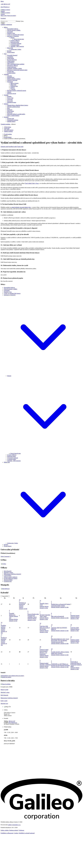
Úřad (5, 53)
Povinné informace (12, 59)
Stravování (10, 101)
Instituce (12, 87)
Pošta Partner (10, 111)
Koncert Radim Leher (33, 614)
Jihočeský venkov (8, 572)
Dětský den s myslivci (56, 653)
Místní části (10, 48)
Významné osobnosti (15, 43)
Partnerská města (14, 42)
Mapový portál (4, 689)
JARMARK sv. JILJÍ (56, 664)
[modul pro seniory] (6, 677)
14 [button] (40, 624)
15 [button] (51, 625)
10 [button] (1, 623)
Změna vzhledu (5, 830)
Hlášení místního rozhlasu (13, 78)
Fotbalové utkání (44, 649)
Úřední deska (10, 58)
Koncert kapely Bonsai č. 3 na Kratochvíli (44, 652)
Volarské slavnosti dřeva (57, 642)
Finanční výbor (11, 33)
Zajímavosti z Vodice (15, 49)
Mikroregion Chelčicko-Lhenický (12, 574)
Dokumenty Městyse (12, 65)
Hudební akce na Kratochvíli (58, 604)
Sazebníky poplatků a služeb (14, 68)
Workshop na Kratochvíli (22, 603)
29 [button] (19, 600)
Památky (9, 96)
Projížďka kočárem (3, 626)
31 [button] (40, 601)
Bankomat (9, 112)
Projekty (9, 51)
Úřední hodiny (11, 61)
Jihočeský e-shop (5, 692)
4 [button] (9, 611)
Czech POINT (7, 575)
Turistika (6, 95)
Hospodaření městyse (12, 28)
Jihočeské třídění (8, 580)
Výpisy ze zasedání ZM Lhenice (15, 34)
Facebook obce (8, 581)
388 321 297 (12, 721)
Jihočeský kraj (4, 703)
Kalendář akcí (10, 77)
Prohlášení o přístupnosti (7, 833)
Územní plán (10, 71)
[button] (43, 374)
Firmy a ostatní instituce (13, 115)
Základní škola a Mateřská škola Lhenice (17, 105)
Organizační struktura (12, 120)
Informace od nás (11, 93)
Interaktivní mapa (11, 102)
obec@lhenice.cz (12, 722)
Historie (12, 37)
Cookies (16, 833)
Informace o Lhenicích (13, 36)
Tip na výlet (10, 98)
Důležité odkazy (11, 121)
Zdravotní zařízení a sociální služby (16, 114)
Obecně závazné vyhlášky (14, 30)
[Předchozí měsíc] (1, 596)
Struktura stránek (13, 830)
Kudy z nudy (4, 700)
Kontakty (6, 117)
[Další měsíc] (8, 596)
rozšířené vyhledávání (6, 24)
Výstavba (12, 89)
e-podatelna (10, 56)
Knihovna (9, 109)
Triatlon (63, 605)
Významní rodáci (14, 45)
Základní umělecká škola (13, 106)
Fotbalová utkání (75, 639)
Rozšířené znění (13, 146)
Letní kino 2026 (44, 626)
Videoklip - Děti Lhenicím (17, 46)
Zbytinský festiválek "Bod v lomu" (45, 615)
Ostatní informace (11, 67)
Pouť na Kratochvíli (76, 664)
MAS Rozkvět (7, 571)
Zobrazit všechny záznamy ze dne (23, 607)
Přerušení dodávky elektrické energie (16, 90)
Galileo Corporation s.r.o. (14, 824)
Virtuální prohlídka (5, 124)
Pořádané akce (14, 86)
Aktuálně (6, 74)
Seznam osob (10, 118)
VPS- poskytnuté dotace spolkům (15, 64)
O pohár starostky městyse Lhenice (60, 652)
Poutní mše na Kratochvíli (74, 662)
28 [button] (40, 647)
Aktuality (9, 76)
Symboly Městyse (15, 40)
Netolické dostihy (75, 615)
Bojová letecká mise (19, 39)
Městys (6, 27)
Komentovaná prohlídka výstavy (32, 616)
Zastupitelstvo (10, 62)
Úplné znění (20, 146)
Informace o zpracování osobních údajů (17, 70)
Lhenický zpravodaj (12, 80)
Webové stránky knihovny (10, 577)
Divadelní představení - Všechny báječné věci (13, 615)
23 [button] (71, 637)
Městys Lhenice (14, 83)
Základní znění (4, 146)
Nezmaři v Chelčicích (45, 664)
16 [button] (71, 625)
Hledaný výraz (20, 21)
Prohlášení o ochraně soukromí (27, 833)
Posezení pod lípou (65, 665)
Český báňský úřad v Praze (32, 183)
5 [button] (51, 661)
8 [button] (51, 614)
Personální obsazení (12, 55)
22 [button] (51, 636)
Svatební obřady (11, 73)
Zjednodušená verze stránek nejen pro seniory (12, 675)
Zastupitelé (10, 31)
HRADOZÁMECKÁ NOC (58, 639)
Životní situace (11, 52)
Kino (8, 108)
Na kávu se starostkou (4, 638)
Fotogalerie (10, 81)
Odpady (9, 92)
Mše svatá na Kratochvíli (57, 616)
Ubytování (10, 99)
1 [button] (51, 602)
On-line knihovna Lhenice (10, 578)
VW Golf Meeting (62, 640)
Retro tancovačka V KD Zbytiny (45, 628)
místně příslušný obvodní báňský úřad (21, 207)
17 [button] (1, 635)
